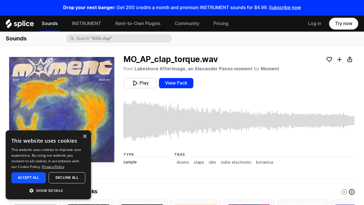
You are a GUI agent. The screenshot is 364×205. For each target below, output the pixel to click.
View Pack (176, 83)
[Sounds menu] (62, 24)
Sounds (50, 23)
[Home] (20, 25)
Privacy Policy (53, 166)
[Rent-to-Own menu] (165, 24)
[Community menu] (204, 24)
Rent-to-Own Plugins (137, 23)
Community (187, 23)
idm (212, 162)
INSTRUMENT (86, 23)
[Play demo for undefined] (61, 109)
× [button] (84, 136)
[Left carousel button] (344, 192)
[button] (48, 190)
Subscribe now (285, 7)
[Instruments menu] (105, 24)
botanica (264, 162)
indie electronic (236, 162)
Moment (270, 68)
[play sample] (239, 120)
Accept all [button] (28, 177)
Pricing (221, 23)
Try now (343, 23)
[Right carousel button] (351, 192)
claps (199, 162)
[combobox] (123, 38)
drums (183, 162)
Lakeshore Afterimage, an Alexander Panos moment (194, 68)
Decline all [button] (66, 177)
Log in (314, 23)
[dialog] (48, 164)
